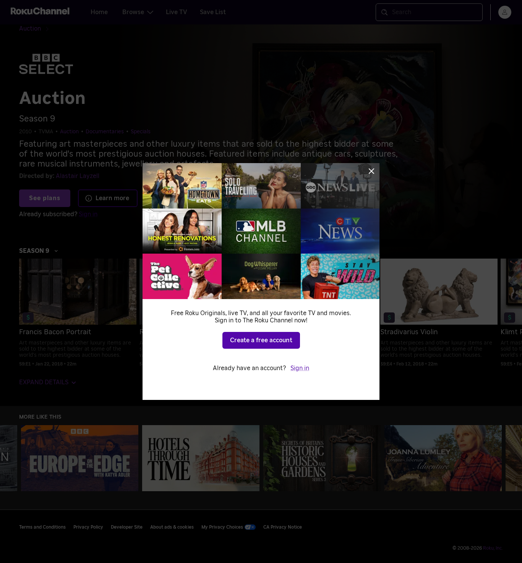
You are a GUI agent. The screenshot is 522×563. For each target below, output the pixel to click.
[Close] (371, 171)
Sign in (299, 368)
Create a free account (261, 340)
